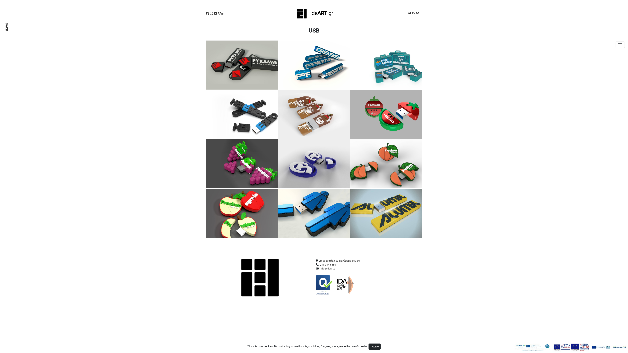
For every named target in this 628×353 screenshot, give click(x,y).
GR (409, 13)
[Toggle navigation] (620, 45)
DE (417, 13)
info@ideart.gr (328, 268)
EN (413, 13)
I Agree (375, 346)
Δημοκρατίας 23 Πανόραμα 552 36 (339, 260)
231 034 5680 (328, 264)
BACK (7, 27)
